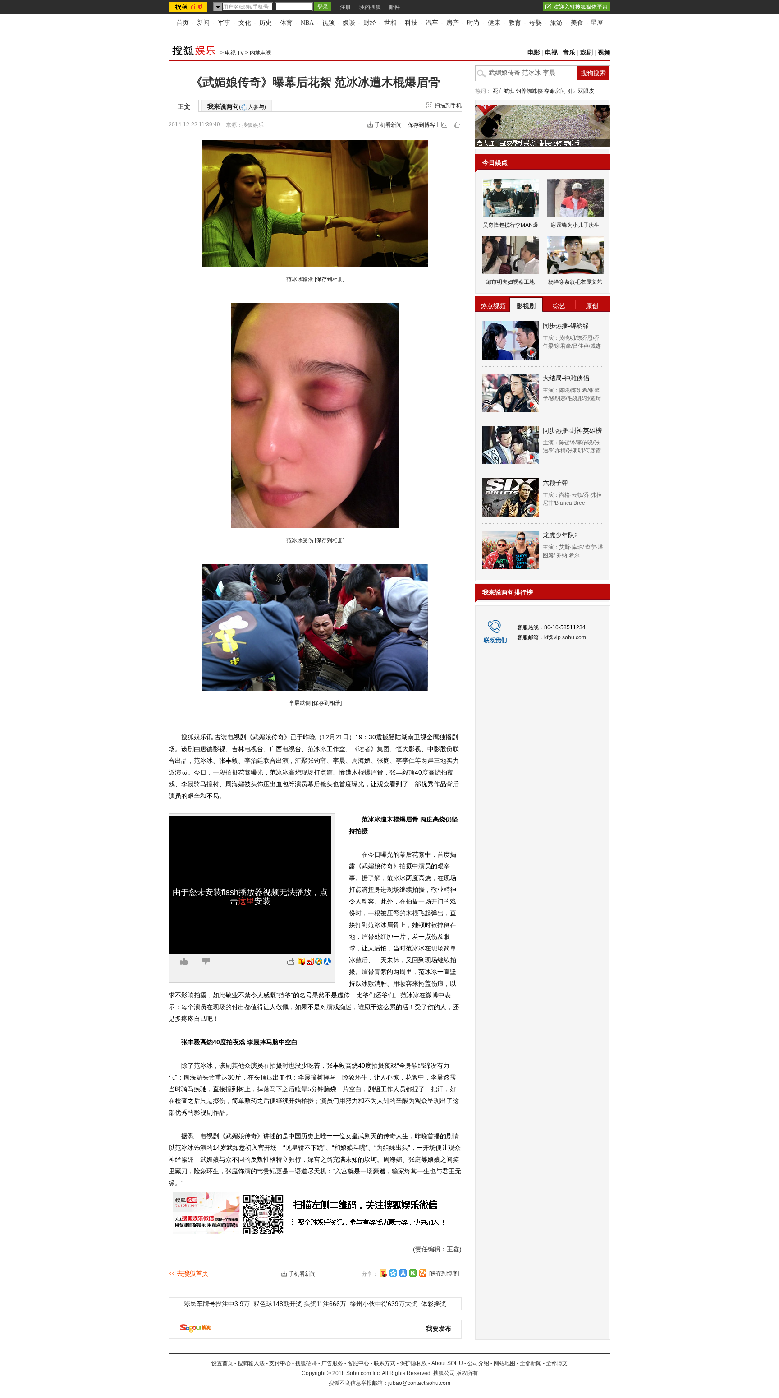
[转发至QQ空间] (318, 961)
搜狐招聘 (306, 1363)
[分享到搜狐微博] (383, 1273)
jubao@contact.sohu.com (419, 1383)
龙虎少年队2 (560, 535)
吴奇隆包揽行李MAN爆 (510, 225)
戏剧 (586, 52)
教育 (515, 22)
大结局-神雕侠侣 (566, 378)
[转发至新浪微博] (310, 961)
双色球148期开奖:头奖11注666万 (299, 1303)
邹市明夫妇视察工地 (510, 282)
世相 (390, 22)
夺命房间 (555, 91)
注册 (345, 7)
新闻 (203, 22)
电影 (533, 52)
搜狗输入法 (251, 1363)
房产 (452, 22)
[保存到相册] (329, 279)
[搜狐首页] (189, 7)
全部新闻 (530, 1363)
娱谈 (349, 22)
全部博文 (557, 1363)
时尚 (473, 22)
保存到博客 (421, 125)
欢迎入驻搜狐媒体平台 (581, 7)
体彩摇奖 (433, 1303)
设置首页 (222, 1363)
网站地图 (504, 1363)
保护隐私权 (413, 1363)
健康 (494, 22)
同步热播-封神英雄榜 (572, 430)
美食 (577, 22)
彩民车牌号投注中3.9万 (217, 1303)
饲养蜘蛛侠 (529, 91)
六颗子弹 (555, 482)
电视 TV (234, 53)
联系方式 (384, 1363)
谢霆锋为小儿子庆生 (575, 225)
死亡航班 (503, 91)
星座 (597, 22)
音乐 (569, 52)
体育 (286, 22)
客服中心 (358, 1363)
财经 (369, 22)
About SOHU (447, 1363)
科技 (411, 22)
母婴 (535, 22)
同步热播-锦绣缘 (566, 325)
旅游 (556, 22)
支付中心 (280, 1363)
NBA (307, 22)
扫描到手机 (448, 105)
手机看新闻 (388, 125)
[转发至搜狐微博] (301, 961)
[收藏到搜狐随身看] (413, 1273)
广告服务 (332, 1363)
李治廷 (253, 760)
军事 (224, 22)
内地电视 (260, 53)
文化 (244, 22)
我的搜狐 (370, 7)
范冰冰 (316, 748)
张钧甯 (316, 760)
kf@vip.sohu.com (565, 637)
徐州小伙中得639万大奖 (383, 1303)
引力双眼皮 (580, 91)
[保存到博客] (444, 1273)
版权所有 (467, 1373)
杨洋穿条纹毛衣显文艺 (575, 282)
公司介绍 (478, 1363)
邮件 (394, 7)
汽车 (432, 22)
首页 (182, 22)
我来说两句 (236, 106)
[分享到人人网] (403, 1273)
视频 (328, 22)
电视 (551, 52)
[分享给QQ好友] (393, 1273)
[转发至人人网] (327, 961)
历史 (265, 22)
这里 (246, 901)
